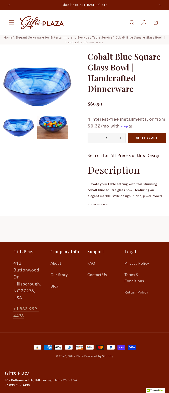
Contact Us (97, 274)
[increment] (120, 138)
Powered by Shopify (98, 356)
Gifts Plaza (75, 356)
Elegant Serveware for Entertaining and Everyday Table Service (64, 37)
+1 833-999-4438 (17, 385)
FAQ (91, 263)
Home (8, 37)
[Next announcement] (159, 5)
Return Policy (136, 292)
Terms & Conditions (134, 277)
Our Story (59, 274)
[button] (11, 23)
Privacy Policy (136, 263)
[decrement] (93, 138)
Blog (54, 286)
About (55, 263)
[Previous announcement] (9, 5)
